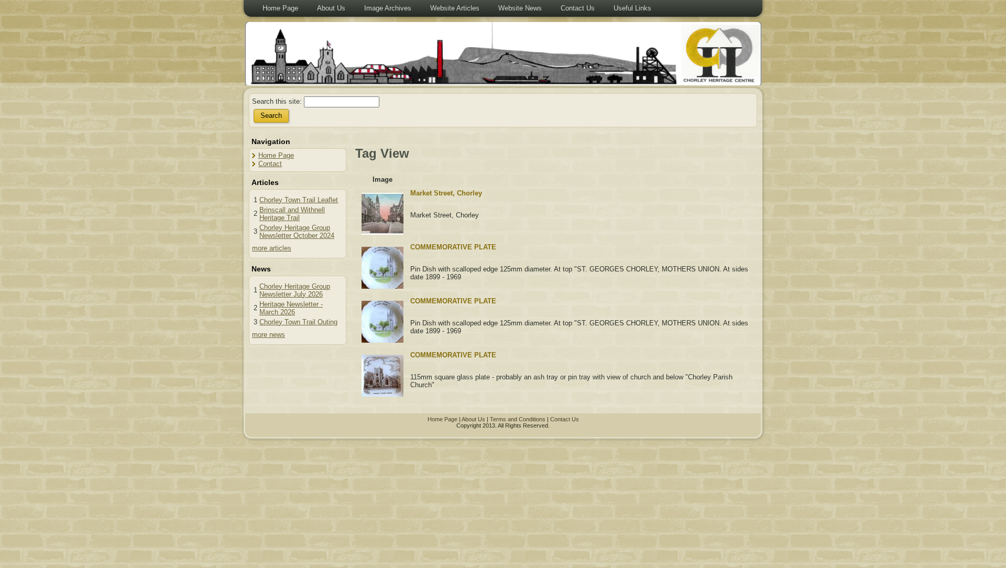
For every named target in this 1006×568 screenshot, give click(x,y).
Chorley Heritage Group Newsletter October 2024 (296, 231)
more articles (271, 248)
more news (268, 334)
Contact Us (564, 419)
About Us (473, 419)
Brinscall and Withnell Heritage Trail (292, 214)
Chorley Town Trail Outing (298, 322)
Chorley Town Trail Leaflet (298, 200)
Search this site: (278, 101)
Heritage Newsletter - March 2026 (291, 308)
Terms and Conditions (517, 419)
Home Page (276, 155)
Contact (270, 164)
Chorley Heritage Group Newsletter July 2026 (294, 290)
